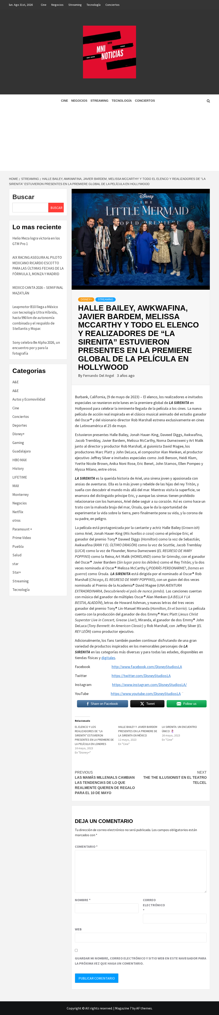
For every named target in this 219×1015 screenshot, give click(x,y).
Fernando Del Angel (99, 375)
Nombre (82, 900)
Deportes (19, 425)
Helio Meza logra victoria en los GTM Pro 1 (36, 241)
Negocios (57, 5)
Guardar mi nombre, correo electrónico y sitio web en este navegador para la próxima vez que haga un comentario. (140, 960)
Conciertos (112, 5)
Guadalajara (21, 451)
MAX (15, 485)
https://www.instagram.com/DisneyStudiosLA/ (149, 684)
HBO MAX (19, 460)
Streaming (75, 5)
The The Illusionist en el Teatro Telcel (175, 777)
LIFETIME (19, 477)
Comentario (86, 846)
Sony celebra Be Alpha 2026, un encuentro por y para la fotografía (36, 348)
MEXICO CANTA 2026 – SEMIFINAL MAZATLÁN (37, 290)
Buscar (23, 196)
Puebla (18, 546)
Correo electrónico (153, 905)
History (18, 468)
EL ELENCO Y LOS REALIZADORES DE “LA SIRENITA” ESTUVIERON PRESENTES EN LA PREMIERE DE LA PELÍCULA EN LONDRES (94, 735)
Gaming (18, 442)
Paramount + (22, 529)
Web (78, 929)
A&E (15, 382)
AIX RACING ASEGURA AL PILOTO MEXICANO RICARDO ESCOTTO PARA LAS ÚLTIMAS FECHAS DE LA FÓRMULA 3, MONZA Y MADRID (38, 265)
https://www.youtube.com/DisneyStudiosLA (146, 693)
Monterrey (20, 494)
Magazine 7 (123, 1008)
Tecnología (94, 5)
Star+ (16, 572)
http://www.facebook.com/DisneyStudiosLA (147, 666)
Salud (17, 555)
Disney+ (86, 299)
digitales (108, 657)
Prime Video (21, 537)
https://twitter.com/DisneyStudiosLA (141, 675)
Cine (43, 5)
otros (16, 520)
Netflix (17, 512)
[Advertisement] (109, 139)
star (15, 563)
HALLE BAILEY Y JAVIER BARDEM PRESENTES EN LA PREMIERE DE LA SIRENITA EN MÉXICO (137, 731)
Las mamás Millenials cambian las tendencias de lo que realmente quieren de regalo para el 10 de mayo (105, 783)
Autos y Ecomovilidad (28, 399)
